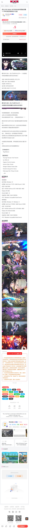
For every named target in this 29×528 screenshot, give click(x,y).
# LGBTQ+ (11, 396)
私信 (26, 14)
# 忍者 (11, 398)
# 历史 (22, 394)
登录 (11, 476)
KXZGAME (14, 508)
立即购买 (14, 33)
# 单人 (4, 389)
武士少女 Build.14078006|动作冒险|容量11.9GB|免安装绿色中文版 (14, 10)
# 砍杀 (11, 394)
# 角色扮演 (5, 391)
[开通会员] (26, 518)
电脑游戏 (7, 6)
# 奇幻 (16, 391)
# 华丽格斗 (5, 398)
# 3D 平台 (5, 396)
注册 (20, 476)
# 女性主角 (5, 394)
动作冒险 (11, 6)
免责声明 (17, 506)
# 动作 (14, 389)
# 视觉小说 (17, 394)
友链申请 (6, 506)
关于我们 (23, 506)
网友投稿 (7, 14)
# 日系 (17, 396)
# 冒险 (9, 389)
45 (18, 424)
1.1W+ (14, 424)
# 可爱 (11, 391)
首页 (3, 6)
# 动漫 (21, 391)
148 (22, 424)
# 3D (19, 389)
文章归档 (12, 506)
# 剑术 (22, 396)
